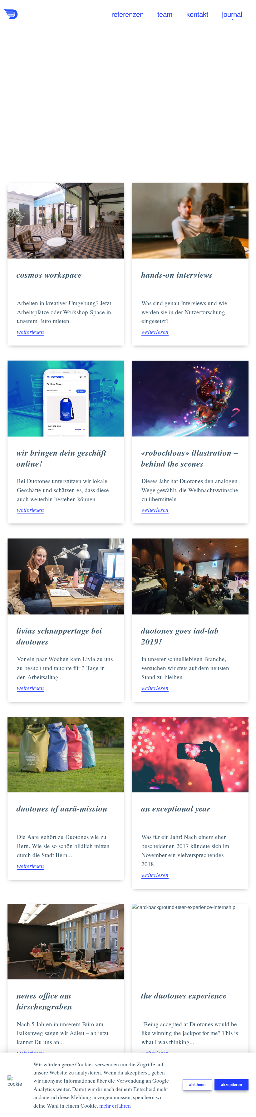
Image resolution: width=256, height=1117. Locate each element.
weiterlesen (30, 331)
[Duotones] (35, 14)
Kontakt (197, 14)
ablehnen (197, 1085)
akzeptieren (231, 1085)
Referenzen (127, 14)
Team (165, 14)
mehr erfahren (115, 1105)
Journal (232, 14)
